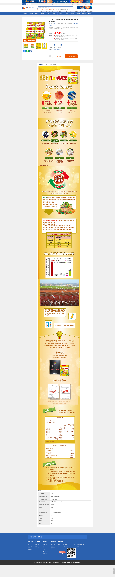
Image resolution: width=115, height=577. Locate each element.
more (83, 537)
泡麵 (61, 9)
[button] (30, 50)
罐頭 (67, 9)
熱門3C (54, 13)
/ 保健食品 (35, 15)
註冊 (74, 4)
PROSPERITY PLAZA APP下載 (64, 4)
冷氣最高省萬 (51, 9)
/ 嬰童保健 (26, 15)
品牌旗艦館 (48, 11)
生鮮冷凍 (31, 13)
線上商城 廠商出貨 (57, 47)
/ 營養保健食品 (31, 15)
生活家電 (48, 13)
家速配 (86, 11)
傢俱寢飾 (84, 13)
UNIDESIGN (43, 9)
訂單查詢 (82, 4)
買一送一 (53, 11)
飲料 (63, 9)
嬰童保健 (66, 13)
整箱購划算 (76, 11)
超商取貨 (90, 11)
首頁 (24, 15)
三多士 (54, 23)
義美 (65, 9)
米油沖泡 (42, 13)
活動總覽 (81, 11)
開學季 (56, 9)
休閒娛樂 (72, 13)
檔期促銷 (70, 11)
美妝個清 (60, 13)
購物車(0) (86, 4)
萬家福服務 (55, 4)
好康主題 (25, 13)
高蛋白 (47, 9)
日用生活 (78, 13)
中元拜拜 (38, 9)
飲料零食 (37, 13)
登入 (72, 4)
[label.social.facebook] (24, 50)
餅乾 (58, 9)
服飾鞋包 (90, 13)
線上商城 (42, 11)
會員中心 (78, 4)
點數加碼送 (65, 11)
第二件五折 (59, 11)
